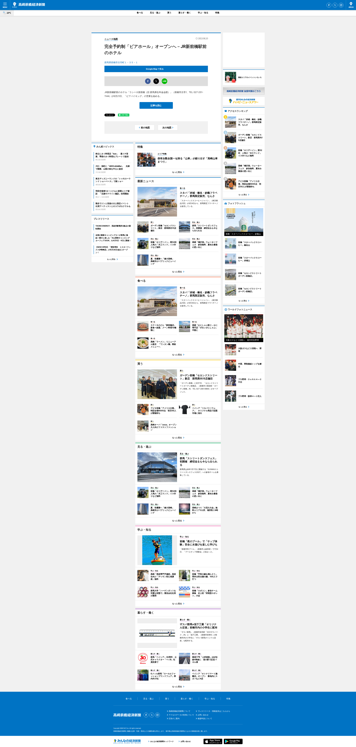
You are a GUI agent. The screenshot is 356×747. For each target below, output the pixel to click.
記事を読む (156, 105)
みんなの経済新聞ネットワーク (127, 741)
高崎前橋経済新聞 (28, 5)
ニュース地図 (111, 39)
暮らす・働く (184, 12)
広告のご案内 (174, 718)
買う (169, 12)
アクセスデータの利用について (181, 715)
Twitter (335, 5)
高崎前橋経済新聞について (179, 711)
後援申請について (205, 718)
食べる (140, 12)
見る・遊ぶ (155, 12)
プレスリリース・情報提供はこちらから (214, 711)
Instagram (341, 5)
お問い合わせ (203, 715)
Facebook (329, 5)
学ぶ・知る (203, 12)
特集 (217, 12)
